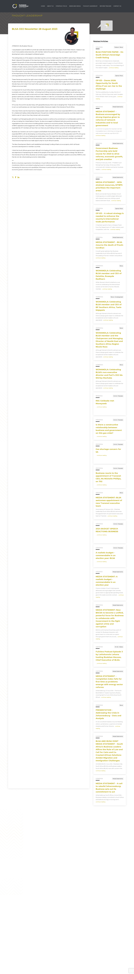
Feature (116, 47)
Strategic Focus (61, 6)
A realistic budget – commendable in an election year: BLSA (106, 555)
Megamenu (50, 10)
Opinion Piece (119, 75)
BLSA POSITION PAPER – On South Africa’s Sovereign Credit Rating (109, 55)
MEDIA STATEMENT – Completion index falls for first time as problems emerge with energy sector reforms (109, 681)
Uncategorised (119, 297)
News (121, 47)
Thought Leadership (90, 6)
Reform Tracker (105, 6)
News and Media (75, 6)
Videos (121, 647)
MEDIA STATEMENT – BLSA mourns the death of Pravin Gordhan (109, 245)
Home (43, 6)
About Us (50, 6)
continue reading (113, 67)
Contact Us (117, 6)
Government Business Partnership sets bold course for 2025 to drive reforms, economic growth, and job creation (109, 153)
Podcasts (120, 396)
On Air (115, 396)
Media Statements (118, 106)
